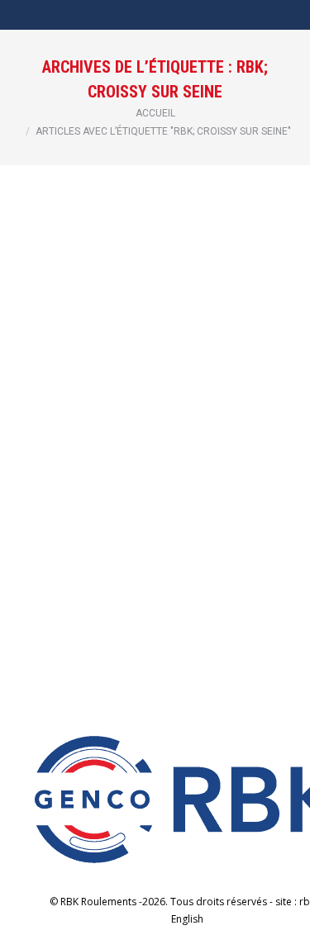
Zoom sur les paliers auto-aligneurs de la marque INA (152, 394)
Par (159, 427)
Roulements (101, 427)
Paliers (53, 427)
